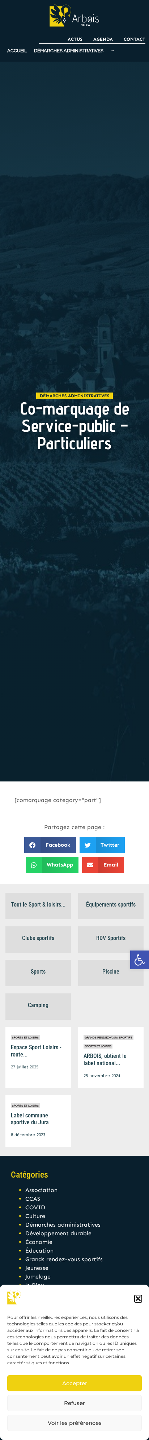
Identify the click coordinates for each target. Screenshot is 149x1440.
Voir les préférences (75, 1422)
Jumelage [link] (38, 1276)
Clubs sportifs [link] (38, 938)
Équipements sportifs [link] (111, 904)
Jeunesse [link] (36, 1267)
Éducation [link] (39, 1250)
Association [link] (41, 1190)
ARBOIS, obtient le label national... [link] (105, 1059)
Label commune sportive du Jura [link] (30, 1119)
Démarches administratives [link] (74, 395)
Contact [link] (134, 39)
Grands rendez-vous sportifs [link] (108, 1037)
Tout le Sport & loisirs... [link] (38, 904)
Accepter (74, 1383)
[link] (139, 960)
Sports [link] (38, 971)
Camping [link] (38, 1005)
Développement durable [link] (58, 1233)
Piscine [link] (110, 971)
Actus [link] (75, 39)
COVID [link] (35, 1207)
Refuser (74, 1403)
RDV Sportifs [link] (110, 938)
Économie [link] (38, 1242)
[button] (138, 1298)
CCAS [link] (32, 1198)
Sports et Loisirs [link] (25, 1037)
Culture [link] (35, 1216)
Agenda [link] (103, 39)
